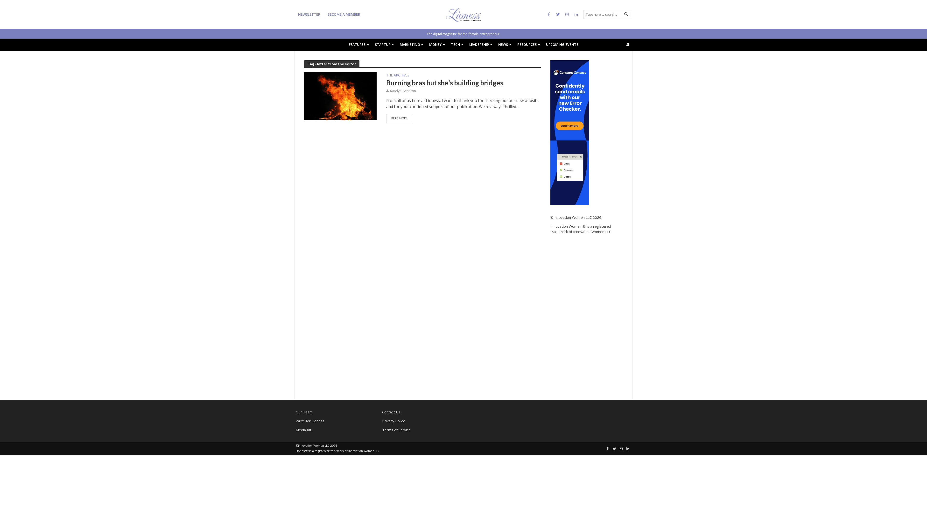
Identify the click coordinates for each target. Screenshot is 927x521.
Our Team (304, 412)
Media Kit (303, 429)
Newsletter (309, 14)
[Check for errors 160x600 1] (569, 132)
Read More (399, 118)
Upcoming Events (562, 44)
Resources (527, 44)
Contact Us (391, 412)
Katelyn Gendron (403, 91)
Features (357, 44)
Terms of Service (396, 429)
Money (435, 44)
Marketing (410, 44)
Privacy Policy (393, 420)
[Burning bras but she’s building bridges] (340, 95)
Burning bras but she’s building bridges (444, 83)
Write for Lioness (310, 420)
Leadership (479, 44)
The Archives (397, 75)
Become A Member (344, 14)
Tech (455, 44)
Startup (382, 44)
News (503, 44)
